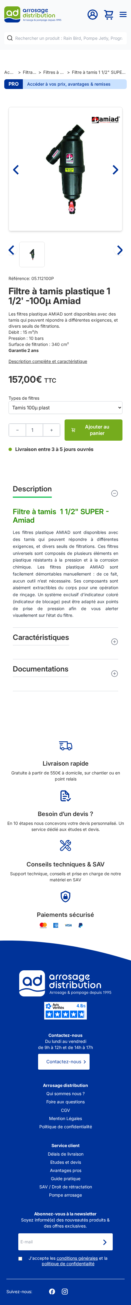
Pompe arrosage (65, 1194)
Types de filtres (24, 398)
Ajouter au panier (97, 430)
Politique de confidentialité (65, 1126)
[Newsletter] (104, 1242)
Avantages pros (65, 1170)
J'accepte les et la (68, 1260)
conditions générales (77, 1258)
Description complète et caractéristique (48, 361)
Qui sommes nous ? (65, 1093)
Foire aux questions (65, 1101)
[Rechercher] (10, 38)
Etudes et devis (65, 1162)
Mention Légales (65, 1118)
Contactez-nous (63, 1061)
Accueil (10, 72)
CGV (65, 1110)
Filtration (29, 72)
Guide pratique (65, 1178)
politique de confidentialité (68, 1263)
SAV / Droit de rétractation (65, 1186)
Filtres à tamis (54, 72)
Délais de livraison (65, 1153)
